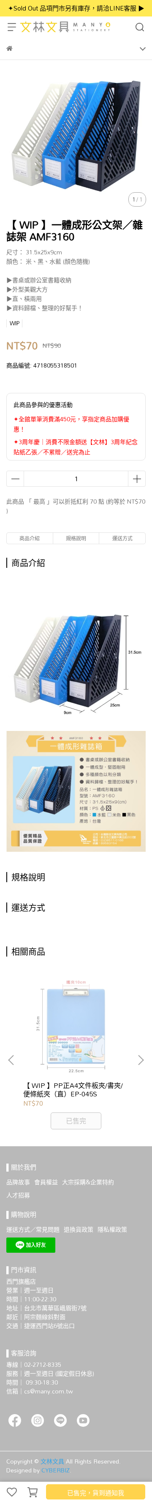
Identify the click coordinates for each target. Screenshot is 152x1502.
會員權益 (46, 1182)
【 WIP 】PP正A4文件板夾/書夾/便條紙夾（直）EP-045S (73, 1089)
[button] (141, 1060)
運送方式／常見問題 (33, 1229)
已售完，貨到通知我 (95, 1492)
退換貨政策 (78, 1229)
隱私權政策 (112, 1229)
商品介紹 (29, 538)
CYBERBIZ (55, 1470)
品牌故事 (18, 1182)
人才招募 (18, 1195)
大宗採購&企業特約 (88, 1182)
